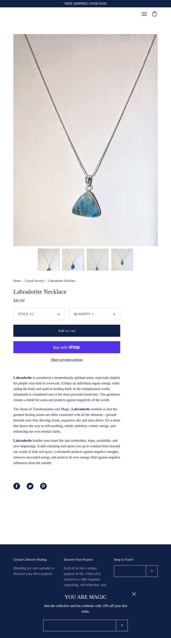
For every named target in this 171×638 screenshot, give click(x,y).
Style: (26, 314)
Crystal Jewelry (34, 281)
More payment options (67, 359)
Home (17, 281)
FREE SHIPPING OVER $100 (85, 3)
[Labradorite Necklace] (49, 259)
